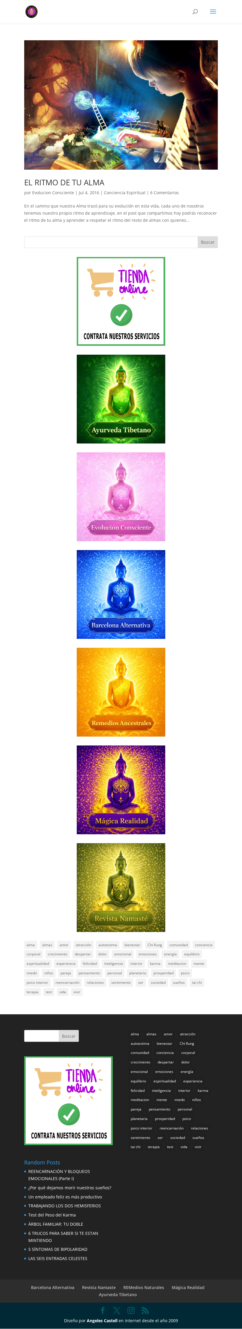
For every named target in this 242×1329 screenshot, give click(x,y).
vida (62, 991)
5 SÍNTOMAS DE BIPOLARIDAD (57, 1249)
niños (48, 973)
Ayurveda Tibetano (118, 1294)
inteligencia (113, 963)
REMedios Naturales (143, 1287)
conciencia (203, 944)
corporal (33, 954)
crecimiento (57, 954)
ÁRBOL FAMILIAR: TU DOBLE (55, 1224)
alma (31, 944)
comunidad (178, 944)
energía (170, 954)
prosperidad (163, 973)
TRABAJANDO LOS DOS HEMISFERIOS (64, 1206)
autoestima (108, 944)
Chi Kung (155, 944)
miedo (32, 973)
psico (185, 973)
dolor (102, 954)
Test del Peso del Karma (52, 1215)
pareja (65, 973)
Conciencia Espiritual (124, 192)
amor (64, 944)
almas (47, 944)
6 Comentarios (164, 192)
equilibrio (192, 954)
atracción (83, 944)
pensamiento (89, 973)
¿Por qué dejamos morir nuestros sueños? (69, 1187)
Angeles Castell (102, 1320)
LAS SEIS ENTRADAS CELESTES (57, 1258)
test (49, 991)
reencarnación (67, 982)
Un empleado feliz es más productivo (65, 1197)
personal (114, 973)
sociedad (158, 982)
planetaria (137, 973)
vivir (76, 991)
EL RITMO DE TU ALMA (64, 182)
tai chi (197, 982)
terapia (32, 991)
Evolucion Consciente (53, 192)
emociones (148, 954)
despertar (83, 954)
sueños (179, 982)
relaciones (95, 982)
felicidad (90, 963)
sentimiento (121, 982)
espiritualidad (38, 963)
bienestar (132, 944)
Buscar (208, 242)
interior (136, 963)
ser (140, 982)
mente (199, 963)
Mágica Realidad (188, 1287)
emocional (122, 954)
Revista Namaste (99, 1287)
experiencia (66, 963)
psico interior (37, 982)
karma (155, 963)
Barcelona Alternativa (52, 1287)
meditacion (177, 963)
